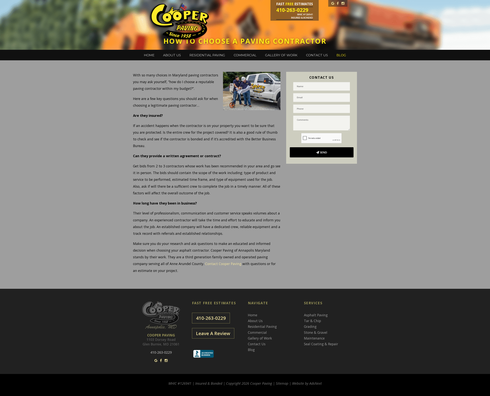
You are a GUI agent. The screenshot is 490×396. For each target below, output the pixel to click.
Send (323, 152)
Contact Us (317, 55)
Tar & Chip (312, 320)
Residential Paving (207, 55)
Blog (341, 55)
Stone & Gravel (315, 332)
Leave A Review (213, 333)
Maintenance (314, 338)
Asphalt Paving (316, 315)
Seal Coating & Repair (321, 344)
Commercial (245, 55)
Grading (310, 326)
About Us (172, 55)
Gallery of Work (281, 55)
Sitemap (282, 383)
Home (149, 55)
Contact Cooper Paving (223, 263)
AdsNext (315, 383)
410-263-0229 (211, 318)
